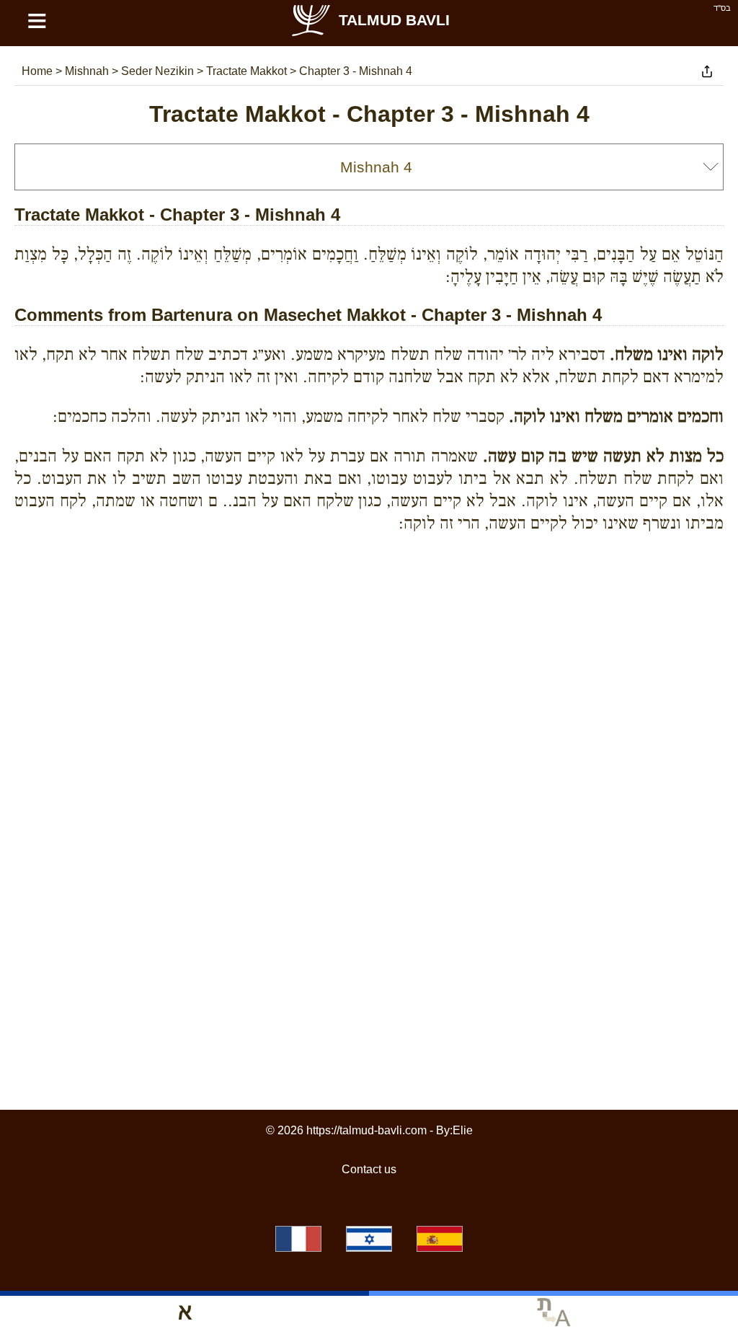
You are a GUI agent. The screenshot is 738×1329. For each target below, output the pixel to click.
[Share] (707, 71)
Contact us (369, 1169)
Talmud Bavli (394, 20)
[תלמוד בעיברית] (369, 1239)
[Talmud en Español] (440, 1239)
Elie (463, 1130)
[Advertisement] (369, 610)
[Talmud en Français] (298, 1239)
